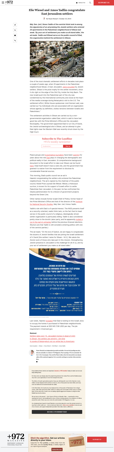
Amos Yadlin (62, 346)
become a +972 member (60, 370)
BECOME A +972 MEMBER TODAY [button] (57, 412)
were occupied (69, 87)
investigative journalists (54, 155)
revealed (49, 321)
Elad (48, 158)
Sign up (68, 146)
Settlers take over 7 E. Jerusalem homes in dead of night (52, 336)
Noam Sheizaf (53, 18)
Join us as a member (68, 405)
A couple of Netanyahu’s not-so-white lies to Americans (52, 341)
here (32, 166)
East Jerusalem (33, 346)
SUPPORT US (103, 3)
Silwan (40, 346)
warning (76, 155)
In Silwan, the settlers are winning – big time (47, 339)
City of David (47, 346)
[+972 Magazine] (9, 4)
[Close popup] (84, 435)
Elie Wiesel (55, 346)
